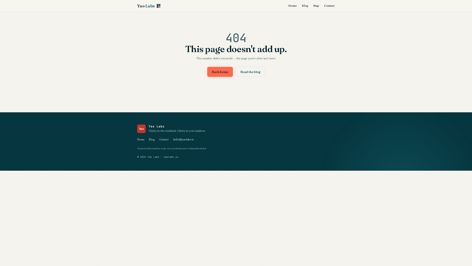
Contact (329, 5)
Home (292, 5)
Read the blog (250, 72)
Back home (220, 72)
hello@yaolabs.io (183, 139)
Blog (305, 5)
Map (316, 5)
